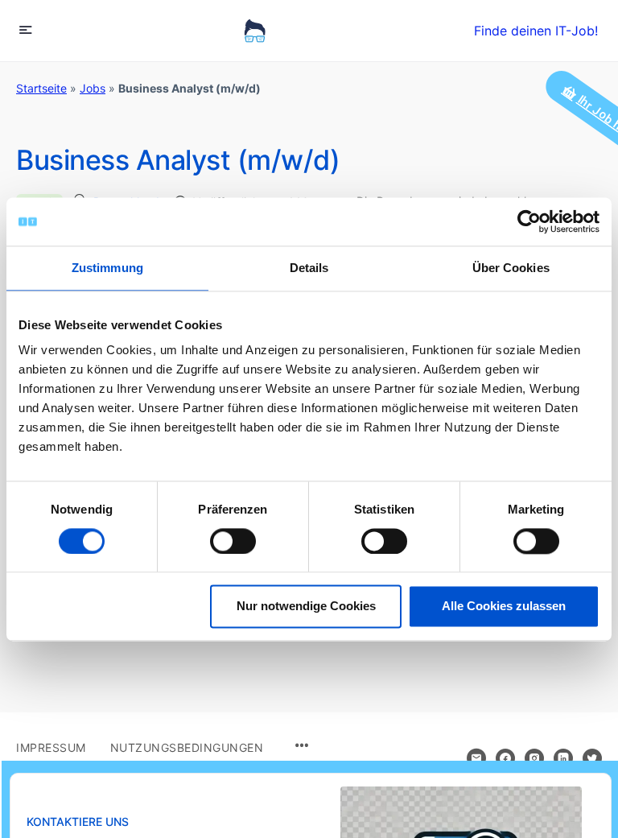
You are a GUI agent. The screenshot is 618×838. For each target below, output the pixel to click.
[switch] (233, 541)
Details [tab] (309, 268)
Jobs (92, 88)
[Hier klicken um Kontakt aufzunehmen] (476, 758)
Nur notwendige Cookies (306, 606)
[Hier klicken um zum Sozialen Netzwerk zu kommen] (505, 758)
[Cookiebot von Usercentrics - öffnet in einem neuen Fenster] (529, 221)
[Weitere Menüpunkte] (302, 747)
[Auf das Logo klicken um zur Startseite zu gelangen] (255, 30)
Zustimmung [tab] (107, 268)
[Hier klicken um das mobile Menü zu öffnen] (25, 29)
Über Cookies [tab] (511, 268)
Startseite (41, 88)
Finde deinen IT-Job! (536, 31)
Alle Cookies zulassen (504, 606)
